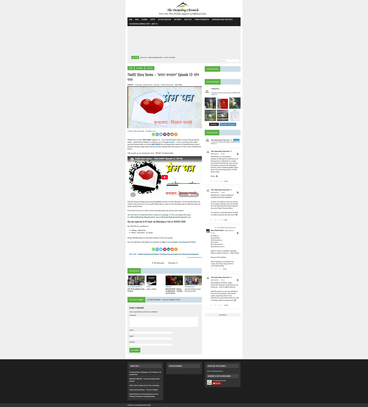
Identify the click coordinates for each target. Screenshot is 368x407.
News (137, 19)
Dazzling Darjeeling (164, 19)
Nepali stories (169, 142)
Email (131, 336)
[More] (176, 134)
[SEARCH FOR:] (230, 60)
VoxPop (152, 19)
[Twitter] (161, 134)
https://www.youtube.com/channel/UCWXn (179, 242)
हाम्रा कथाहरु (178, 85)
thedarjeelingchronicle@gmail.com (175, 217)
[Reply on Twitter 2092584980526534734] (212, 220)
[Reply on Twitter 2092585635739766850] (212, 181)
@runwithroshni (229, 230)
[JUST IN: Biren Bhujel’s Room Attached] (136, 284)
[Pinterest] (164, 134)
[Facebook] (157, 134)
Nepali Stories (148, 85)
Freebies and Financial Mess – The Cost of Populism (143, 390)
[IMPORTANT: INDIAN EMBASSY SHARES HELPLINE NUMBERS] (235, 115)
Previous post (159, 263)
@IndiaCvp (215, 236)
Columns (144, 19)
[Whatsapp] (153, 134)
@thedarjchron (215, 153)
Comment (132, 315)
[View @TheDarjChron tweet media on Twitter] (217, 176)
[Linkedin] (168, 134)
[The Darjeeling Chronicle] (184, 8)
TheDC (130, 140)
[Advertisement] (184, 41)
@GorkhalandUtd (217, 244)
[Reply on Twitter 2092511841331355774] (212, 269)
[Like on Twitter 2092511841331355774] (220, 269)
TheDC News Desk (138, 131)
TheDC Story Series (167, 85)
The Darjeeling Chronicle (220, 151)
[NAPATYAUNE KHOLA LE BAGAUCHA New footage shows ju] (235, 103)
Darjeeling (138, 85)
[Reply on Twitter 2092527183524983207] (212, 305)
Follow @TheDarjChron (215, 371)
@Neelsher (215, 242)
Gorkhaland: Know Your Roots (222, 19)
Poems (149, 286)
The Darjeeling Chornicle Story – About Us (143, 24)
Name (131, 330)
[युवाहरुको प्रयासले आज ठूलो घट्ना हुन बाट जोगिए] (193, 284)
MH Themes (148, 405)
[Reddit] (172, 134)
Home (130, 19)
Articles (168, 286)
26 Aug (222, 153)
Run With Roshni (217, 230)
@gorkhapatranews (218, 246)
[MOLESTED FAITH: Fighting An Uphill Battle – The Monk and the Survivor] (174, 284)
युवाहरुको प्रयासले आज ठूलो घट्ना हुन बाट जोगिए (193, 290)
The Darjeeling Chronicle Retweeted (226, 227)
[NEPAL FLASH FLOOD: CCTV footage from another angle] (222, 115)
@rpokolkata (215, 238)
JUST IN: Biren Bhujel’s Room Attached (136, 290)
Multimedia (177, 19)
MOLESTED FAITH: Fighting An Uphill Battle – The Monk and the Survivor (174, 291)
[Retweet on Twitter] (215, 227)
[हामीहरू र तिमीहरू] (151, 284)
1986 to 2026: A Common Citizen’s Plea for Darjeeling (144, 385)
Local (129, 286)
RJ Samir (156, 85)
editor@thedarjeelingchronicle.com (144, 217)
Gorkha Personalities (202, 19)
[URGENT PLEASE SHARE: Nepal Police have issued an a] (222, 103)
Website (132, 342)
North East (188, 19)
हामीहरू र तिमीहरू (151, 289)
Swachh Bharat (190, 286)
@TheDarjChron (216, 240)
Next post (171, 263)
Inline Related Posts (197, 257)
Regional (139, 286)
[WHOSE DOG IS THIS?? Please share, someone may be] (210, 103)
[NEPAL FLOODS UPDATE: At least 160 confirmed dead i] (210, 115)
